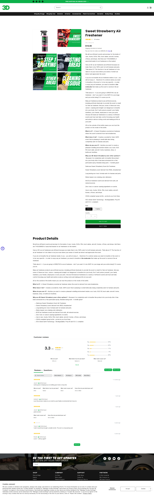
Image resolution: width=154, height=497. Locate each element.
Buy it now (103, 226)
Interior (35, 479)
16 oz (89, 209)
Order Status (80, 475)
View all (77, 364)
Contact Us (80, 477)
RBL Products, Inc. (104, 477)
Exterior (35, 477)
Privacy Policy (87, 493)
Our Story (57, 475)
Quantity (87, 213)
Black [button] (62, 390)
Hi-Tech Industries (104, 475)
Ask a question (108, 369)
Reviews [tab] (38, 370)
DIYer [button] (35, 390)
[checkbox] (78, 375)
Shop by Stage (37, 475)
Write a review (116, 369)
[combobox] (78, 7)
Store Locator (58, 477)
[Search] (100, 7)
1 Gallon (97, 209)
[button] (39, 14)
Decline (143, 488)
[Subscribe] (60, 464)
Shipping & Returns (82, 479)
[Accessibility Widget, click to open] (2, 248)
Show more (77, 444)
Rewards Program (60, 479)
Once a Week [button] (78, 390)
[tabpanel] (77, 410)
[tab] (48, 371)
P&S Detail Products (105, 479)
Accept (128, 488)
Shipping (87, 48)
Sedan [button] (44, 390)
